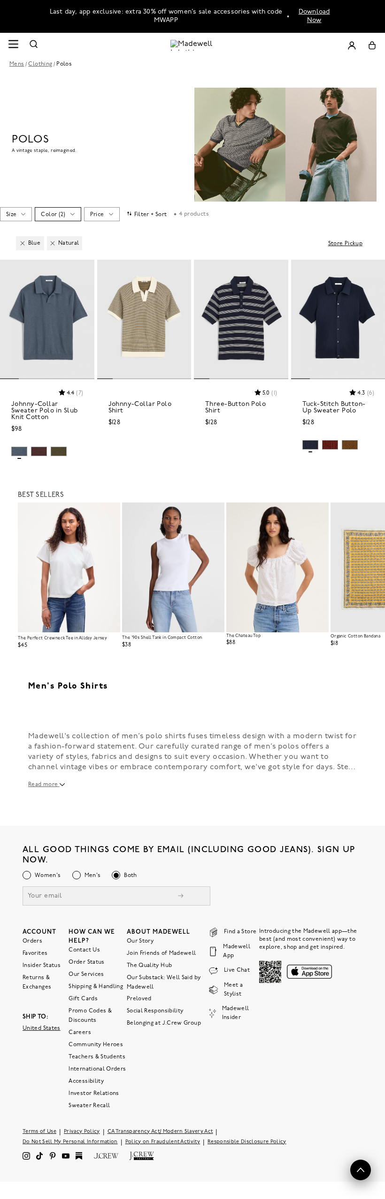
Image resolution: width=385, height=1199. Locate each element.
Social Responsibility (155, 1010)
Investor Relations (94, 1093)
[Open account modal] (351, 45)
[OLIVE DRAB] (59, 451)
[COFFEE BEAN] (39, 451)
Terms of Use (39, 1131)
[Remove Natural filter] (52, 243)
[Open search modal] (33, 45)
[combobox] (15, 214)
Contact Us (84, 949)
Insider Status (42, 965)
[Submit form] (181, 896)
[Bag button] (372, 45)
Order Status (86, 962)
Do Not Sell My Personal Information (70, 1141)
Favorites (35, 953)
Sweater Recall (89, 1105)
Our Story (140, 941)
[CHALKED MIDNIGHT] (19, 451)
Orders (32, 941)
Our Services (86, 974)
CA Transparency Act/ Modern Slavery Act (160, 1131)
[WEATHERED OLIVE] (350, 445)
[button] (83, 271)
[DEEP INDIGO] (310, 445)
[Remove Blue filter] (22, 243)
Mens (16, 64)
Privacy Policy (82, 1131)
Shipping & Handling (96, 986)
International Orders (97, 1069)
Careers (80, 1032)
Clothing (40, 64)
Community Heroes (96, 1044)
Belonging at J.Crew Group (164, 1023)
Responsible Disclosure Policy (247, 1141)
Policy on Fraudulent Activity (162, 1141)
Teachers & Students (97, 1056)
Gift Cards (83, 998)
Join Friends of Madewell (161, 953)
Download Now (314, 16)
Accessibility (86, 1081)
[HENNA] (330, 445)
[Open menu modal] (13, 45)
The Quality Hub (149, 965)
